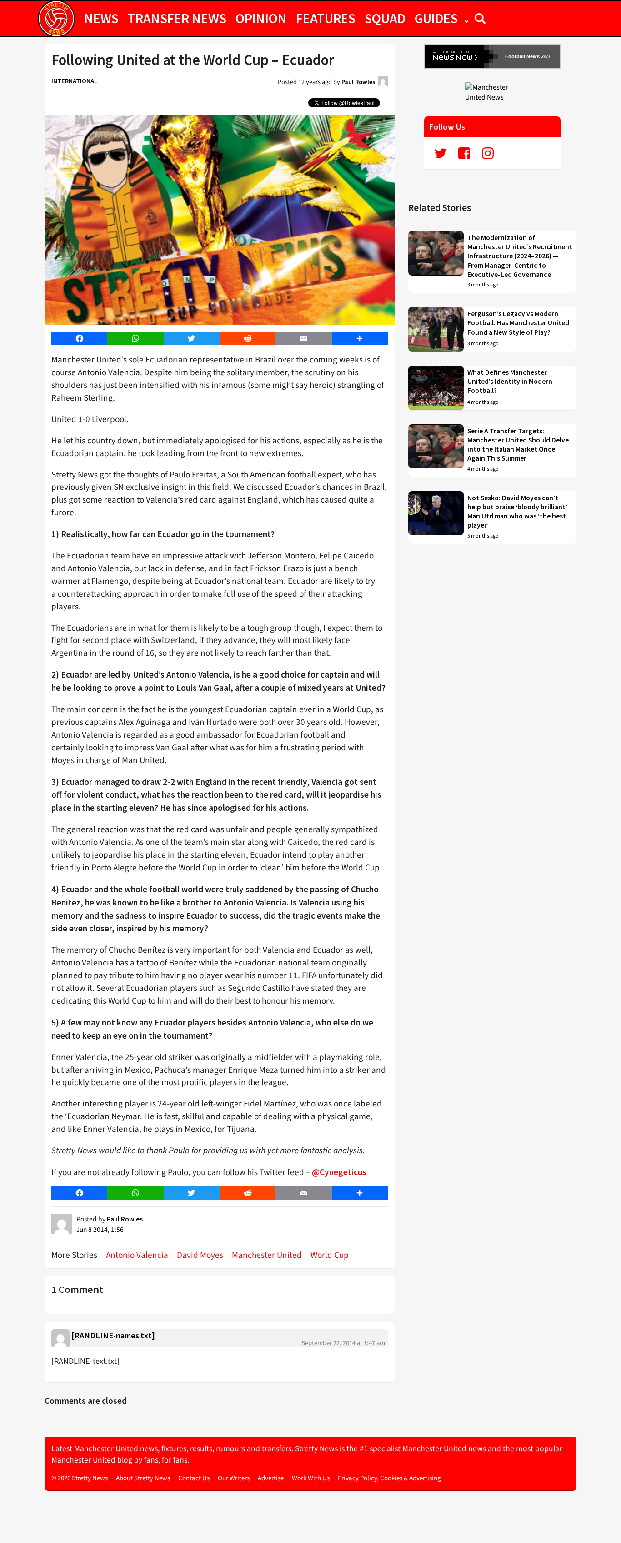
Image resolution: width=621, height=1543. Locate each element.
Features (326, 18)
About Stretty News (143, 1478)
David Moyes (200, 1255)
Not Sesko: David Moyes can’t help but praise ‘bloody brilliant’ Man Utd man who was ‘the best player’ (517, 511)
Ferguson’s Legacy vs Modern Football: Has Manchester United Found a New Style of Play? (518, 323)
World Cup (329, 1255)
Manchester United (267, 1255)
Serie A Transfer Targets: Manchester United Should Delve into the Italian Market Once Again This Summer (518, 445)
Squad (385, 18)
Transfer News (177, 18)
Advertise (271, 1478)
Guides (436, 18)
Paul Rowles (358, 82)
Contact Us (194, 1478)
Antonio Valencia (137, 1255)
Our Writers (234, 1478)
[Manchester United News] (492, 92)
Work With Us (311, 1478)
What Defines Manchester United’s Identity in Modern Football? (509, 381)
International (74, 81)
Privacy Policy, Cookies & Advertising (389, 1478)
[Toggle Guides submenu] (466, 18)
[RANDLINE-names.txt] (113, 1335)
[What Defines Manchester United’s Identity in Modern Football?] (436, 388)
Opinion (261, 18)
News (101, 18)
